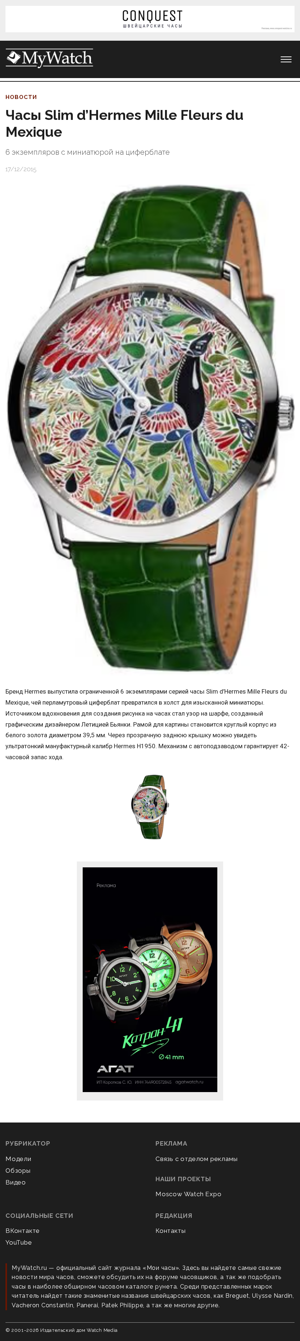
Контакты (170, 1230)
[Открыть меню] (286, 59)
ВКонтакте (22, 1230)
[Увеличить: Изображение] (150, 808)
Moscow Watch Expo (188, 1194)
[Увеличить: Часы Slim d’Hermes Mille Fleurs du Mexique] (150, 430)
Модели (18, 1158)
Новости (21, 97)
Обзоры (18, 1170)
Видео (15, 1182)
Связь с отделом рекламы (196, 1158)
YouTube (18, 1242)
